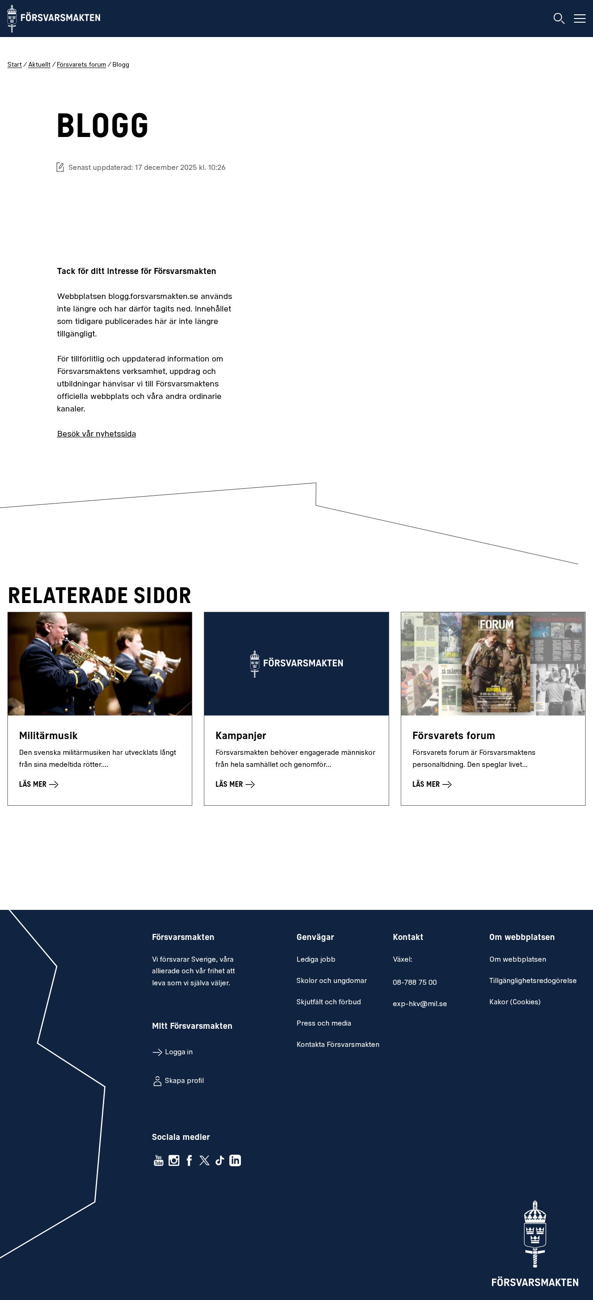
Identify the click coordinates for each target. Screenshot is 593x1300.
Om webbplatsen (517, 960)
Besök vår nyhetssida (96, 434)
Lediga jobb (315, 960)
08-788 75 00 (415, 983)
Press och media (323, 1023)
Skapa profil (184, 1081)
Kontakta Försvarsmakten (337, 1045)
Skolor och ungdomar (331, 981)
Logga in (179, 1052)
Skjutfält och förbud (328, 1002)
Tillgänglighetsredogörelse (533, 981)
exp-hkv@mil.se (420, 1004)
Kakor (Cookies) (515, 1002)
